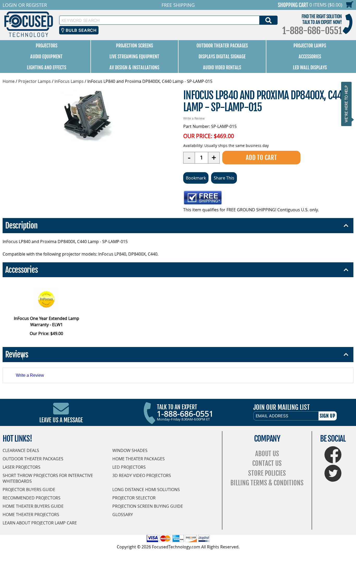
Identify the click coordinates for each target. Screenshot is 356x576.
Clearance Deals (21, 450)
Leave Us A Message (61, 420)
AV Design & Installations (134, 67)
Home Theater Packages (138, 459)
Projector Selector (134, 498)
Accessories (310, 56)
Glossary (122, 514)
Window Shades (130, 450)
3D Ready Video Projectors (141, 475)
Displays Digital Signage (222, 56)
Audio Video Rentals (222, 67)
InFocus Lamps (69, 81)
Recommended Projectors (31, 498)
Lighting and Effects (46, 67)
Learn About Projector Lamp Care (40, 523)
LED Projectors (129, 467)
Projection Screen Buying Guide (147, 506)
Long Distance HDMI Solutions (146, 489)
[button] (348, 104)
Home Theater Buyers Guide (33, 506)
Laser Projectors (21, 467)
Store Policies (267, 473)
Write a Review (194, 118)
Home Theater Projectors (31, 514)
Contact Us (267, 463)
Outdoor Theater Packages (222, 45)
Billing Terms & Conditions (267, 483)
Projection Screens (134, 45)
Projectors (46, 45)
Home (9, 81)
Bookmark (196, 178)
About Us (267, 454)
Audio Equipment (46, 56)
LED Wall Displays (310, 67)
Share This (224, 178)
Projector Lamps (309, 45)
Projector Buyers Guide (29, 489)
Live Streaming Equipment (134, 56)
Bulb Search (80, 30)
